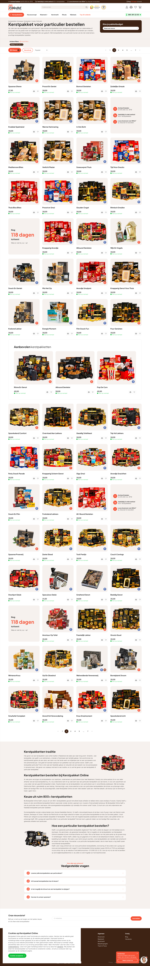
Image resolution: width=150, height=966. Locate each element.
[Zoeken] (86, 7)
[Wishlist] (135, 7)
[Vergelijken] (131, 7)
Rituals (64, 15)
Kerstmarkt (55, 15)
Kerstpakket (27, 21)
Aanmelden (136, 918)
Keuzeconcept (32, 15)
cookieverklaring (13, 947)
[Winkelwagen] (140, 7)
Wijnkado (73, 15)
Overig (33, 21)
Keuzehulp (27, 50)
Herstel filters (24, 41)
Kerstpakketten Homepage (15, 21)
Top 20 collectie (85, 15)
